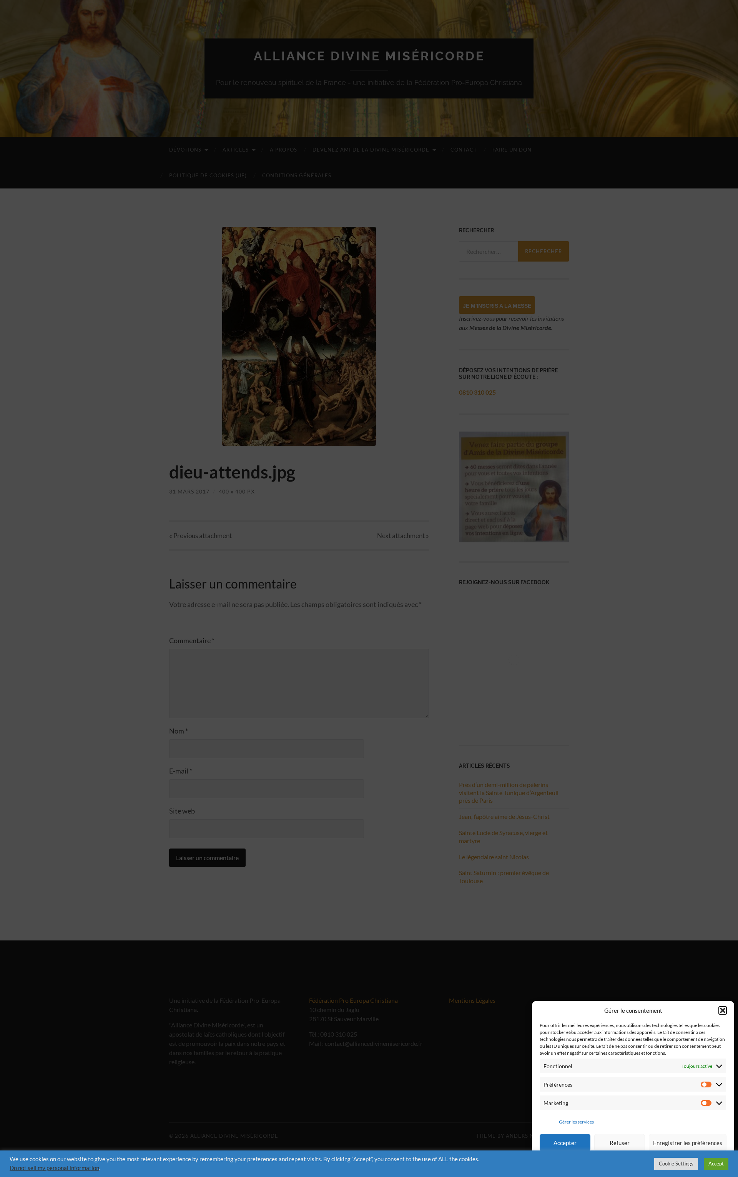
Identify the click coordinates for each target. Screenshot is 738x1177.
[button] (722, 1010)
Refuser (620, 1142)
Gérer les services (576, 1122)
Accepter (565, 1142)
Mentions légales (588, 1163)
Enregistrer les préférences (687, 1142)
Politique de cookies (682, 1163)
